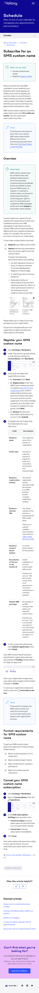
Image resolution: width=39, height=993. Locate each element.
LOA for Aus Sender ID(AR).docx (18, 855)
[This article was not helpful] (23, 886)
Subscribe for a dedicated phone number (16, 905)
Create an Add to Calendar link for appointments (17, 923)
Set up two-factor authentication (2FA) (19, 929)
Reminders (11, 45)
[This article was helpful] (16, 886)
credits (26, 76)
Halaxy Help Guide (10, 43)
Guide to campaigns (11, 918)
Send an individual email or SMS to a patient (18, 912)
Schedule (7, 35)
